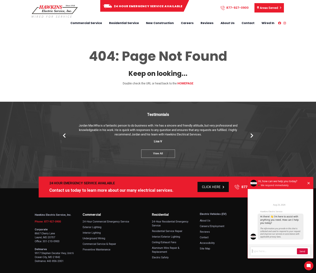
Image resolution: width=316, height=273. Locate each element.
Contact (248, 23)
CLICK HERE (211, 187)
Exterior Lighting (92, 227)
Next (251, 135)
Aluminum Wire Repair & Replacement (165, 249)
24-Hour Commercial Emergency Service (106, 221)
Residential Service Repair (167, 231)
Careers (187, 23)
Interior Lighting (92, 232)
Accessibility (207, 243)
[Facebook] (279, 23)
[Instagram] (284, 23)
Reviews (207, 23)
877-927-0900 (237, 8)
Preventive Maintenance (96, 249)
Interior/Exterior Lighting (166, 236)
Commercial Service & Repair (99, 244)
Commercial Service (86, 23)
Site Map (205, 248)
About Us (228, 23)
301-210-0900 (51, 241)
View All (158, 153)
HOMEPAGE (185, 83)
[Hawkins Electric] (54, 11)
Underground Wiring (94, 238)
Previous (64, 135)
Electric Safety (160, 257)
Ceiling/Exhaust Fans (164, 242)
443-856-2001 (55, 261)
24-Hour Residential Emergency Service (170, 223)
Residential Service (124, 23)
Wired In (268, 23)
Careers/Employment (212, 226)
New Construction (160, 23)
